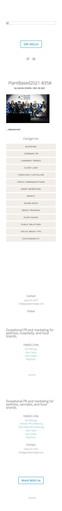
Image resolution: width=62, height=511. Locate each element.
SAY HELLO (31, 44)
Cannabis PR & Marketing (31, 423)
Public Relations (31, 224)
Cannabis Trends (31, 160)
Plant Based (31, 217)
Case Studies (31, 355)
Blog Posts (31, 359)
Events (31, 196)
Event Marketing (31, 189)
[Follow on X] (28, 469)
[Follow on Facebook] (28, 13)
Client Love (31, 168)
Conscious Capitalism (31, 175)
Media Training (31, 210)
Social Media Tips (31, 231)
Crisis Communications (31, 182)
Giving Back (31, 203)
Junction (32, 374)
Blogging (31, 146)
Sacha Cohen (24, 88)
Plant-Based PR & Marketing (31, 427)
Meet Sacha (31, 352)
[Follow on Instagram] (34, 13)
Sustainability (31, 238)
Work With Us (31, 480)
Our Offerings (31, 349)
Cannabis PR (31, 153)
